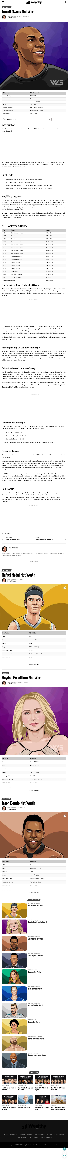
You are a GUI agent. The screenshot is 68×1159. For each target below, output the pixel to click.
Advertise (22, 1135)
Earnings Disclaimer (39, 1135)
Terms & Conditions (46, 1137)
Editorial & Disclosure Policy (55, 1135)
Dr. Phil (33, 480)
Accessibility (13, 1135)
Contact (29, 1135)
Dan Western (12, 18)
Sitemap (36, 1137)
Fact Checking (22, 1137)
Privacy (30, 1137)
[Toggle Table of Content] (49, 119)
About (6, 1135)
